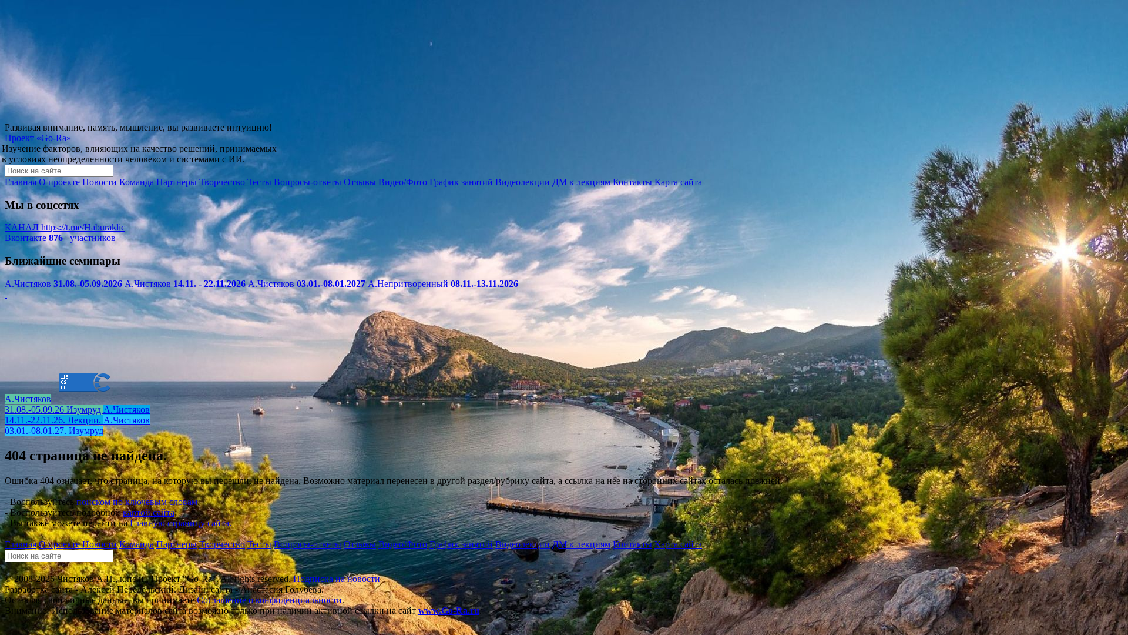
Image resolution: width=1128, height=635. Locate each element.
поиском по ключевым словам (136, 502)
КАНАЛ (65, 227)
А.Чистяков (63, 284)
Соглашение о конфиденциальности (269, 600)
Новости (99, 182)
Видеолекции (522, 182)
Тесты (259, 182)
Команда (136, 182)
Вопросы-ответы (307, 182)
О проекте (60, 182)
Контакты (632, 182)
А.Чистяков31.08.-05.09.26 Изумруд (54, 404)
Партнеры (176, 182)
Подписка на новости (336, 579)
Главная (20, 182)
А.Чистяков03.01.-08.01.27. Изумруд (77, 425)
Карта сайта (678, 182)
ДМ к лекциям (581, 182)
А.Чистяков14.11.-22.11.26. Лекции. (77, 415)
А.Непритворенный (443, 284)
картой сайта (148, 512)
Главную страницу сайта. (180, 523)
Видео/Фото (402, 182)
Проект (38, 138)
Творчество (222, 182)
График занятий (461, 182)
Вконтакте (60, 238)
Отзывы (360, 182)
